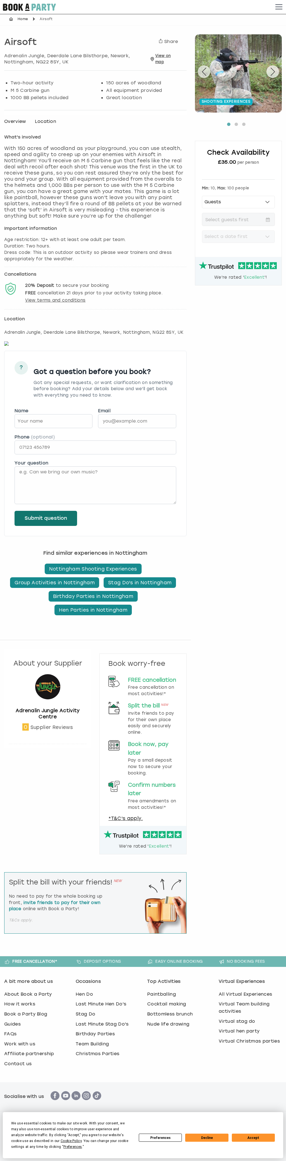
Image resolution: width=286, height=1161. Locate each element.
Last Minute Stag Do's (102, 1024)
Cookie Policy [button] (71, 1141)
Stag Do (85, 1014)
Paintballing (161, 994)
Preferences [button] (72, 1147)
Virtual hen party (239, 1031)
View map (163, 59)
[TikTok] (96, 1103)
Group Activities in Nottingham (55, 582)
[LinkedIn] (76, 1103)
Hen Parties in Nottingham (93, 610)
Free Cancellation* (34, 961)
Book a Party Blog (25, 1014)
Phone (35, 437)
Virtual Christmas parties (249, 1041)
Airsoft (20, 42)
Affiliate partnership (29, 1053)
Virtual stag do (237, 1021)
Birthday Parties (95, 1033)
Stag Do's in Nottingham (139, 582)
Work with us (19, 1043)
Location (45, 121)
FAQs (10, 1033)
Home (23, 19)
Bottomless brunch (170, 1014)
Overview (15, 121)
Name (21, 410)
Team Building (92, 1043)
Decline (207, 1138)
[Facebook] (55, 1103)
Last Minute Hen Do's (101, 1004)
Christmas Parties (97, 1053)
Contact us (18, 1063)
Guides (12, 1024)
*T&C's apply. (125, 818)
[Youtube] (65, 1103)
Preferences (160, 1138)
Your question (31, 463)
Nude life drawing (168, 1024)
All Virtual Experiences (245, 994)
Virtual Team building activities (244, 1007)
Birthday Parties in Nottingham (93, 596)
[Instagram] (86, 1103)
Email (104, 410)
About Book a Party (28, 994)
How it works (19, 1004)
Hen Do (84, 994)
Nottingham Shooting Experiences (93, 569)
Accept (253, 1138)
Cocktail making (166, 1004)
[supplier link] (47, 704)
